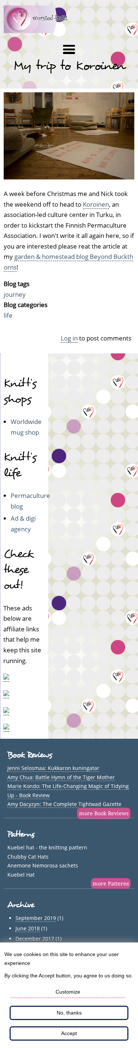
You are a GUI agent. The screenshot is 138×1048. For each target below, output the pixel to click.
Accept (69, 1033)
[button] (69, 49)
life (8, 315)
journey (15, 294)
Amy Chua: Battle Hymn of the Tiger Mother (61, 777)
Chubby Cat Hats (28, 856)
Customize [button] (68, 992)
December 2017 (34, 938)
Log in (69, 338)
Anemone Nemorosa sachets (42, 865)
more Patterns (111, 883)
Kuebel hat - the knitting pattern (47, 847)
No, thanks (69, 1013)
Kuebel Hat (21, 874)
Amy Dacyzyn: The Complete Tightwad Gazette (64, 804)
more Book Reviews (103, 813)
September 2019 (35, 918)
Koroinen (96, 204)
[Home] (40, 30)
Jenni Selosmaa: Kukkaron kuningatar (53, 767)
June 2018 (27, 928)
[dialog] (69, 995)
